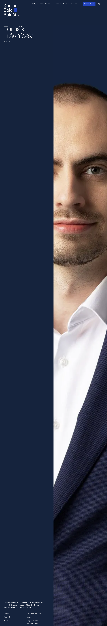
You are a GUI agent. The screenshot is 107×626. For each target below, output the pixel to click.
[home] (11, 11)
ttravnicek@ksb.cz (34, 613)
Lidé (41, 3)
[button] (34, 3)
